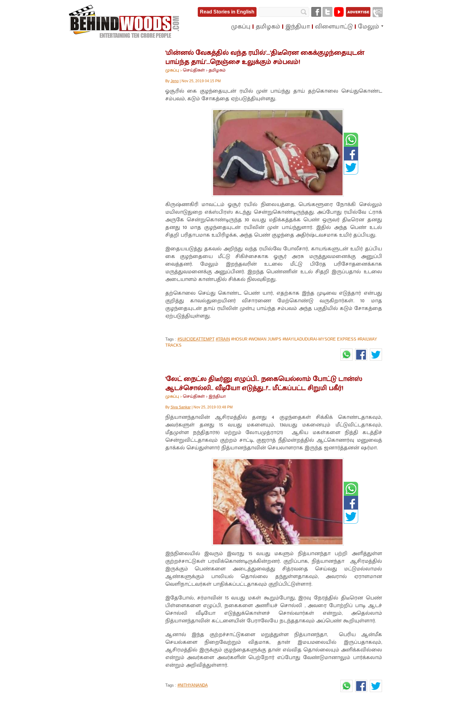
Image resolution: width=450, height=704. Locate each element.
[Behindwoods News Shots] (124, 21)
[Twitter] (327, 12)
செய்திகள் (194, 70)
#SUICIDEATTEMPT (196, 339)
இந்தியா (217, 396)
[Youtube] (339, 12)
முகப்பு (172, 70)
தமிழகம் (217, 70)
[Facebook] (316, 12)
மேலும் (368, 26)
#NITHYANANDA (193, 685)
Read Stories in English (227, 11)
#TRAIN (223, 339)
